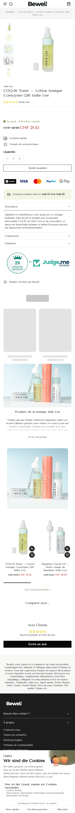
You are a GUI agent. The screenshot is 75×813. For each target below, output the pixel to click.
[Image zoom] (43, 50)
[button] (10, 102)
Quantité (9, 152)
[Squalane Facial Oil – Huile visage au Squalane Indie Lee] (55, 537)
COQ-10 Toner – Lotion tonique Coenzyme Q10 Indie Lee (20, 567)
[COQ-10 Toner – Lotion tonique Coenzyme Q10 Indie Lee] (19, 537)
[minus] (7, 159)
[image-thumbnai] (8, 27)
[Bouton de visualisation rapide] (32, 548)
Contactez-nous (11, 730)
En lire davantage (37, 437)
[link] (49, 589)
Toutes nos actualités (15, 735)
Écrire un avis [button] (37, 644)
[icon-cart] (68, 4)
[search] (11, 3)
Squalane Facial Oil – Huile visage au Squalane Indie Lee (55, 567)
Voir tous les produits (36, 589)
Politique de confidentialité (18, 745)
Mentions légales (12, 740)
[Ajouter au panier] (32, 555)
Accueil (10, 12)
